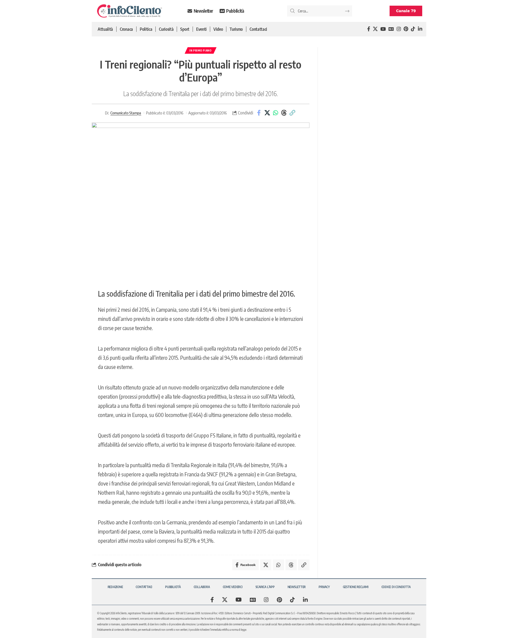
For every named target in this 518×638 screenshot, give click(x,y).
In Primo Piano (200, 50)
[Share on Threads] (284, 112)
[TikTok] (413, 29)
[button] (292, 112)
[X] (375, 29)
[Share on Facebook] (259, 112)
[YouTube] (383, 29)
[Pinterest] (406, 29)
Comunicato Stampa (125, 112)
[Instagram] (398, 29)
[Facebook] (369, 29)
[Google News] (391, 29)
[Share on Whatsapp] (275, 112)
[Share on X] (267, 112)
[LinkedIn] (420, 29)
